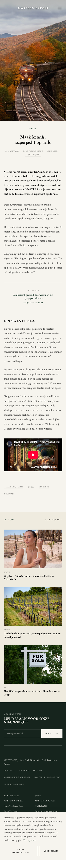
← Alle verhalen (13, 487)
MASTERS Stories (11, 795)
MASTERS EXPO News (45, 800)
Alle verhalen (53, 520)
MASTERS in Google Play (47, 777)
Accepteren (51, 851)
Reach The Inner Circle (13, 806)
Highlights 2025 (42, 806)
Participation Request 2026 (46, 811)
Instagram (10, 771)
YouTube (37, 771)
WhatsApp (9, 494)
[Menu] (59, 8)
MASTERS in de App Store (17, 777)
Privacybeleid (29, 840)
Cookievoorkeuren (14, 784)
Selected (38, 795)
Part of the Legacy (11, 811)
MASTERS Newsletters (13, 800)
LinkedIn (44, 487)
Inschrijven (52, 733)
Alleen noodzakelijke (21, 850)
